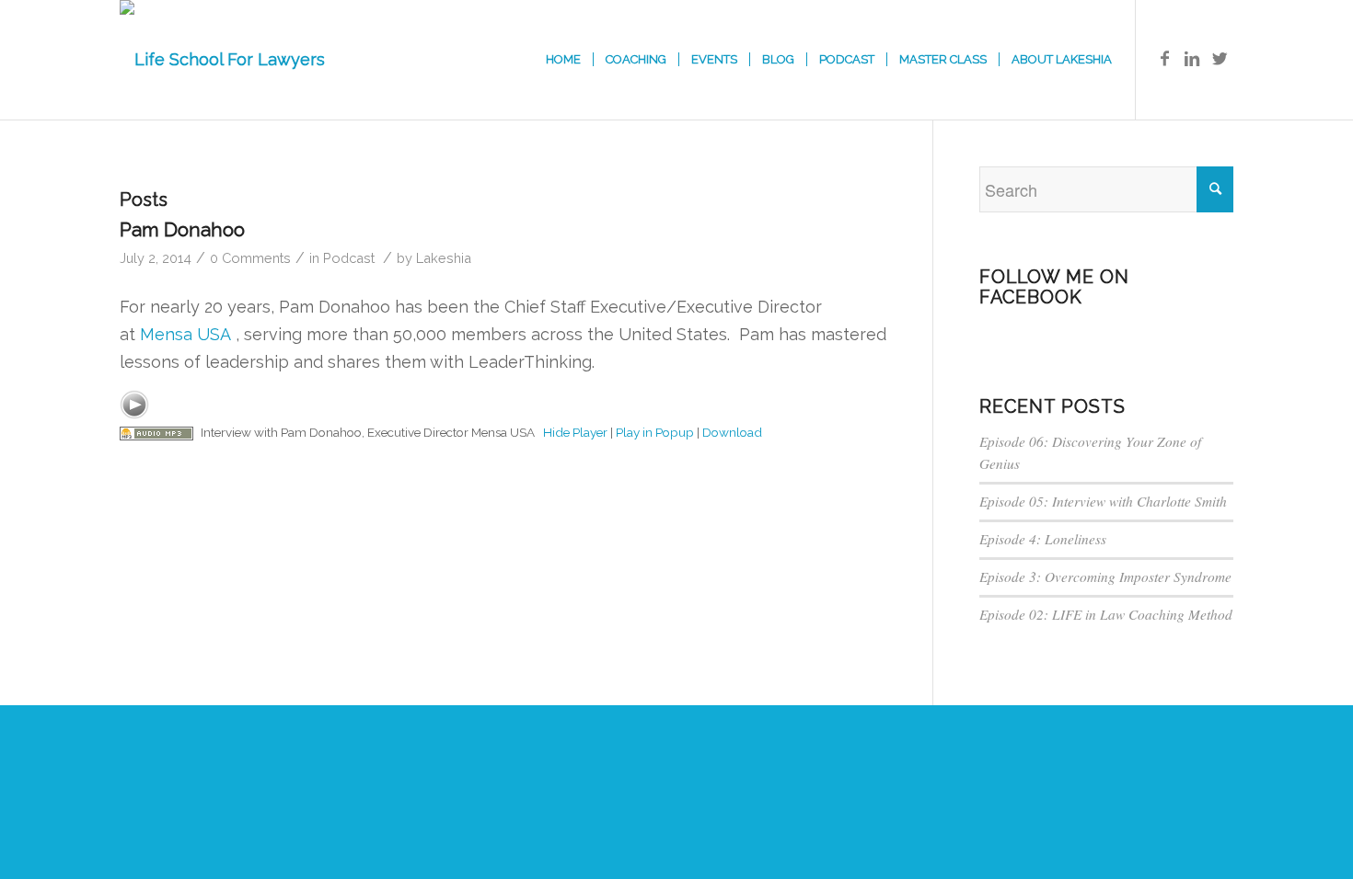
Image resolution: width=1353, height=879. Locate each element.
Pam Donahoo (182, 229)
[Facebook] (1164, 59)
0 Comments (250, 258)
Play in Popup (655, 432)
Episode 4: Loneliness (1042, 539)
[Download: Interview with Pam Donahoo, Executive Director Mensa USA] (156, 432)
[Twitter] (1219, 59)
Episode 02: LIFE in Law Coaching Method (1105, 614)
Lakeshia (443, 258)
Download (732, 432)
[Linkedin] (1192, 59)
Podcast (349, 258)
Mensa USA (188, 334)
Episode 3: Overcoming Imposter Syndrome (1105, 576)
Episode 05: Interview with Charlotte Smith (1103, 501)
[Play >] (134, 404)
